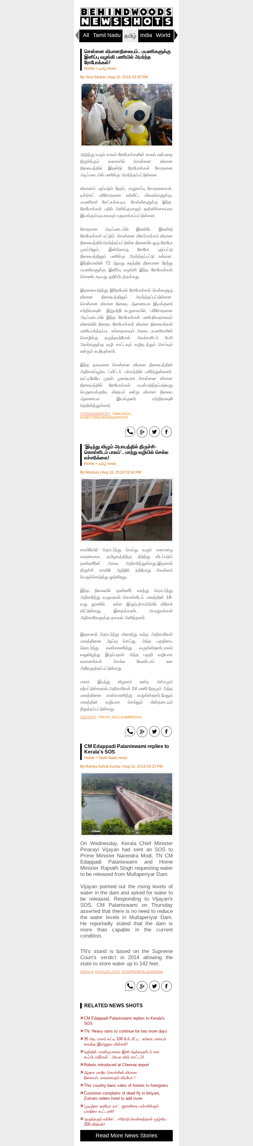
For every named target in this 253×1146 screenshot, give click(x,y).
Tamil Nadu (107, 35)
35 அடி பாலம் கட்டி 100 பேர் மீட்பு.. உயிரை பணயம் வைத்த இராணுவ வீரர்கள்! (125, 1041)
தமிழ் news (107, 68)
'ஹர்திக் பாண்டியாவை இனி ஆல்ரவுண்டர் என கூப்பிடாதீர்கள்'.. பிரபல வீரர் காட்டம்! (122, 1054)
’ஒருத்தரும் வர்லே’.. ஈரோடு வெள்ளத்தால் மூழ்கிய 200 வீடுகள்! (125, 1122)
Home (89, 68)
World (163, 35)
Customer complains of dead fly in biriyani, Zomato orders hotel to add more (122, 1096)
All (86, 35)
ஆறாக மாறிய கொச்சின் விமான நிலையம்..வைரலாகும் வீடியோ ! (110, 1075)
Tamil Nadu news (112, 758)
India (146, 35)
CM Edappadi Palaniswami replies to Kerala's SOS (124, 1021)
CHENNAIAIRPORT (95, 414)
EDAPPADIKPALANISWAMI (142, 972)
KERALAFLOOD (107, 972)
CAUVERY (88, 717)
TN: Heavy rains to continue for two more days (125, 1031)
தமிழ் (130, 36)
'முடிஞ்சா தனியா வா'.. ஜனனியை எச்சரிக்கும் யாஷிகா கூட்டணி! (121, 1109)
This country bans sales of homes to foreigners (126, 1085)
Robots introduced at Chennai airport (116, 1064)
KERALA (86, 972)
